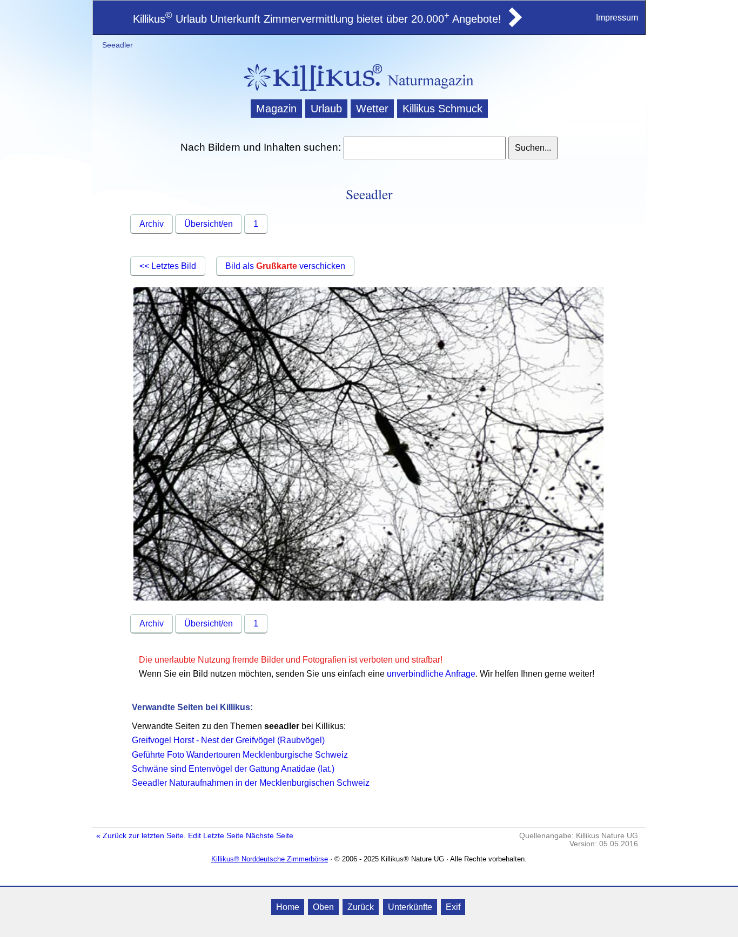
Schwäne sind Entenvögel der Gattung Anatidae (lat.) (233, 768)
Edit (194, 836)
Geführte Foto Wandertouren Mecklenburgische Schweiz (240, 754)
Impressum (617, 17)
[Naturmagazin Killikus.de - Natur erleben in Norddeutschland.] (309, 92)
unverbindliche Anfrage (431, 673)
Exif (453, 907)
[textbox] (424, 148)
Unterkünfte (410, 907)
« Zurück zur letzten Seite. (141, 836)
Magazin (276, 108)
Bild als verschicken (285, 266)
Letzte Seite (223, 836)
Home (287, 907)
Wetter (372, 108)
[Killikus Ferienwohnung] (514, 24)
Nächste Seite (269, 836)
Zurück (360, 907)
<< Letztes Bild (167, 266)
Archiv (151, 223)
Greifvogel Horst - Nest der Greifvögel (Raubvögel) (228, 740)
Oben (323, 907)
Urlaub (326, 108)
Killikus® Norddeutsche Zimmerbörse (269, 859)
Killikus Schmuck (442, 108)
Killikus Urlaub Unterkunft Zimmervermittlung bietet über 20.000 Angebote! (317, 19)
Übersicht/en (208, 223)
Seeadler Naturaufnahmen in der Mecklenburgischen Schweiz (251, 782)
